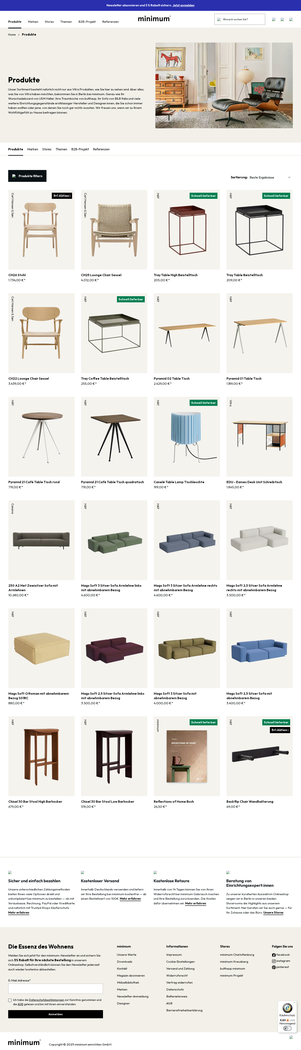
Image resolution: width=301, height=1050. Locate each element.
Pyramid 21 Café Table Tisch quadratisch (112, 482)
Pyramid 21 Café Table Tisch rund (34, 482)
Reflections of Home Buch (174, 801)
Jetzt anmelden (184, 5)
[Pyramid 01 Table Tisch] (259, 333)
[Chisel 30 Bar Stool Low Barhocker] (114, 756)
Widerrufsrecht (177, 975)
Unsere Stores (273, 912)
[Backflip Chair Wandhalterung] (259, 756)
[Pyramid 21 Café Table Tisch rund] (41, 437)
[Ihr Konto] (282, 19)
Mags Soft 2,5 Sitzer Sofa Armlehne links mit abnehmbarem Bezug (112, 695)
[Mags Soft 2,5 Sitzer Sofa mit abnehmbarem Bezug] (259, 648)
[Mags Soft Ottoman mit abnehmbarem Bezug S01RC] (41, 648)
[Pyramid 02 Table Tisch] (187, 333)
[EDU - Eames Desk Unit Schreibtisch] (259, 437)
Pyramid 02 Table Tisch (172, 378)
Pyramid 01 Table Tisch (243, 378)
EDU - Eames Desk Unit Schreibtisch (254, 482)
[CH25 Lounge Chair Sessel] (114, 230)
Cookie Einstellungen (180, 961)
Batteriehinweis (176, 996)
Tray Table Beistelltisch (244, 275)
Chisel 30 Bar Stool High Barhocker (35, 801)
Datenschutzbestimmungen (46, 1000)
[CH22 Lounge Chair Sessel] (41, 333)
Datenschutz (175, 989)
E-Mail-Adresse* (19, 980)
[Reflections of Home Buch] (187, 756)
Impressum (174, 955)
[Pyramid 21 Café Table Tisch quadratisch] (114, 437)
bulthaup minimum (232, 968)
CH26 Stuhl (17, 275)
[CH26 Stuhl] (41, 230)
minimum (124, 946)
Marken (32, 149)
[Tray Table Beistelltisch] (259, 230)
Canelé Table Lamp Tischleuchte (179, 482)
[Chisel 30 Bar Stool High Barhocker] (41, 756)
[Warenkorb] (290, 19)
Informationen (177, 946)
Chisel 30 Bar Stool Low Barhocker (107, 801)
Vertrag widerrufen (179, 982)
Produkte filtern (30, 176)
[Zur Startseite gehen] (152, 18)
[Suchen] (219, 19)
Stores (46, 149)
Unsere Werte (126, 955)
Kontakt (122, 968)
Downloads (124, 961)
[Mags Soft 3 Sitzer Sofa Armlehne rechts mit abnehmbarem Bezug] (187, 540)
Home (12, 34)
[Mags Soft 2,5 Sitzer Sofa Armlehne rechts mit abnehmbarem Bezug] (259, 540)
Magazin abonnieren (131, 975)
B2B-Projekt (80, 149)
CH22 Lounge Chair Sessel (28, 378)
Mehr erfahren (18, 912)
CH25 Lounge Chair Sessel (101, 275)
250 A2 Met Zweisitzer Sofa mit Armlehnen (33, 587)
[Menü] (294, 1003)
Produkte (15, 149)
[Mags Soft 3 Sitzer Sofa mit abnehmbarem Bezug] (187, 648)
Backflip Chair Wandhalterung (249, 801)
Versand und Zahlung (180, 968)
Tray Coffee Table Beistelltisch (105, 378)
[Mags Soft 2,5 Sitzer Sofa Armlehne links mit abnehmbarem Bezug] (114, 648)
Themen (61, 149)
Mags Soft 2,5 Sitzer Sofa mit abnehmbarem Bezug (249, 695)
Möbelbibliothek (128, 982)
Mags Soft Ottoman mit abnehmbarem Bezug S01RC (38, 695)
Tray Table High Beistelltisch (176, 275)
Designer (123, 1003)
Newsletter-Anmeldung (132, 996)
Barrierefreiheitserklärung (184, 1010)
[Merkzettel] (273, 19)
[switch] (287, 1028)
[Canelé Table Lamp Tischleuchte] (187, 437)
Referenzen (101, 149)
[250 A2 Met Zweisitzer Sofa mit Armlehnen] (41, 540)
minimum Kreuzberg (234, 961)
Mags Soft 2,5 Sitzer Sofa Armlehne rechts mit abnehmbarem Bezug (254, 587)
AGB (20, 1004)
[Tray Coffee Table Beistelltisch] (114, 333)
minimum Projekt (231, 975)
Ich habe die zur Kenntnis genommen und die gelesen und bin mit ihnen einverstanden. (57, 1002)
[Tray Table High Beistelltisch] (187, 230)
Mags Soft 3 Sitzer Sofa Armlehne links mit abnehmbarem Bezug (111, 587)
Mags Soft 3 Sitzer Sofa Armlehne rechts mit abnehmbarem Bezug (185, 587)
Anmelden (56, 1014)
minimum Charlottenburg (237, 955)
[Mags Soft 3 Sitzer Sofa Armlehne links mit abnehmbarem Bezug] (114, 540)
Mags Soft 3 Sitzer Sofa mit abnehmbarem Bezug (175, 695)
